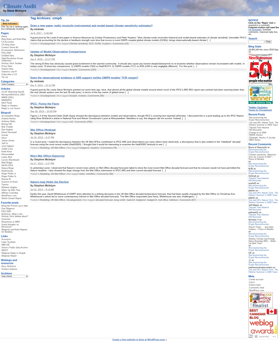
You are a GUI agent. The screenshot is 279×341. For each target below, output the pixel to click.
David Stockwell (9, 132)
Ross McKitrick (9, 266)
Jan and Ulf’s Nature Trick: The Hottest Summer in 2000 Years (263, 124)
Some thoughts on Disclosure (10, 226)
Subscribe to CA (9, 74)
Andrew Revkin (9, 118)
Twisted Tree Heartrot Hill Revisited (259, 129)
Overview (6, 219)
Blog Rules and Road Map (14, 39)
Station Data (7, 69)
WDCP (5, 250)
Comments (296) (83, 121)
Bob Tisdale (7, 127)
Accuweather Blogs (11, 116)
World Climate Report (11, 198)
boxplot (73, 69)
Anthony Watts (9, 121)
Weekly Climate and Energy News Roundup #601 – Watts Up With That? (262, 241)
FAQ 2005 (6, 53)
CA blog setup (8, 45)
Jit (250, 260)
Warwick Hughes (9, 187)
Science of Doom (10, 182)
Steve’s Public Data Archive (15, 247)
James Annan (8, 141)
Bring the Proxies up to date (15, 206)
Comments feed (256, 288)
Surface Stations (9, 269)
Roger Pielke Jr (9, 174)
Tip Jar (5, 77)
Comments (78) (109, 147)
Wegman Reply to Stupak (14, 253)
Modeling (45, 147)
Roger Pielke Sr (9, 176)
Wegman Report (9, 256)
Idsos (4, 138)
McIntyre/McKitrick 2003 (13, 95)
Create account (256, 279)
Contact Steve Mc (10, 47)
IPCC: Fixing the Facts (44, 103)
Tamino (5, 185)
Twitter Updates (258, 107)
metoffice (90, 174)
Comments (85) (96, 95)
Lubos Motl (7, 157)
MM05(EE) (7, 100)
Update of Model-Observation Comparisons (58, 51)
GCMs (98, 43)
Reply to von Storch (11, 108)
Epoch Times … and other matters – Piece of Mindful (261, 228)
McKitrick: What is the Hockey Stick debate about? (15, 215)
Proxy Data (7, 66)
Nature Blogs (8, 168)
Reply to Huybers (10, 106)
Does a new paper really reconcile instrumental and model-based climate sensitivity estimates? (91, 25)
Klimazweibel (8, 154)
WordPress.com (9, 196)
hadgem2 (84, 147)
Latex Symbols (9, 242)
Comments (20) (121, 43)
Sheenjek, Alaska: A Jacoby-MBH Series (262, 139)
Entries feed (254, 285)
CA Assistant (8, 42)
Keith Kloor (7, 152)
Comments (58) (105, 174)
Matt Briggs (7, 163)
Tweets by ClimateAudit (260, 110)
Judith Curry (7, 149)
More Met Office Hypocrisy (47, 155)
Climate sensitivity (79, 43)
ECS (91, 43)
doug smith (119, 200)
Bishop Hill (7, 124)
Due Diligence (8, 208)
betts (82, 174)
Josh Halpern (8, 146)
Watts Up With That (11, 190)
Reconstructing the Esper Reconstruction (259, 119)
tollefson (173, 200)
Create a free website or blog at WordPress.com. (138, 339)
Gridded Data (8, 56)
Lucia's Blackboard (10, 160)
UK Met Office (58, 147)
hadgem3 (152, 200)
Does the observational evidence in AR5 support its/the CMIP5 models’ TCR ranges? (84, 77)
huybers (107, 43)
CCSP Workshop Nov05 (13, 92)
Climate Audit (19, 6)
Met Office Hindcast (43, 129)
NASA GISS (7, 165)
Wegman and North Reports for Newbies (14, 231)
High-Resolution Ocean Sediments (12, 59)
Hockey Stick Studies (12, 63)
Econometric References (13, 50)
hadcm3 (131, 200)
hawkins (95, 147)
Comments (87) (188, 200)
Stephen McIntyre (45, 55)
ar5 (71, 121)
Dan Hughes (7, 130)
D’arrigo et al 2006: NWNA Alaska (258, 134)
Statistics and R (9, 72)
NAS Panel (7, 103)
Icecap (5, 135)
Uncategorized (47, 43)
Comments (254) (87, 69)
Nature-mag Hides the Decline (49, 182)
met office (163, 200)
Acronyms (6, 239)
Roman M (6, 179)
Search (252, 38)
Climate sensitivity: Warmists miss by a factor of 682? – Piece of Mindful (262, 157)
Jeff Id (5, 143)
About (4, 36)
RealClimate (7, 171)
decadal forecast (104, 200)
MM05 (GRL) (8, 97)
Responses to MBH (11, 222)
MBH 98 (5, 245)
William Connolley (10, 193)
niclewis (39, 29)
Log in (252, 282)
